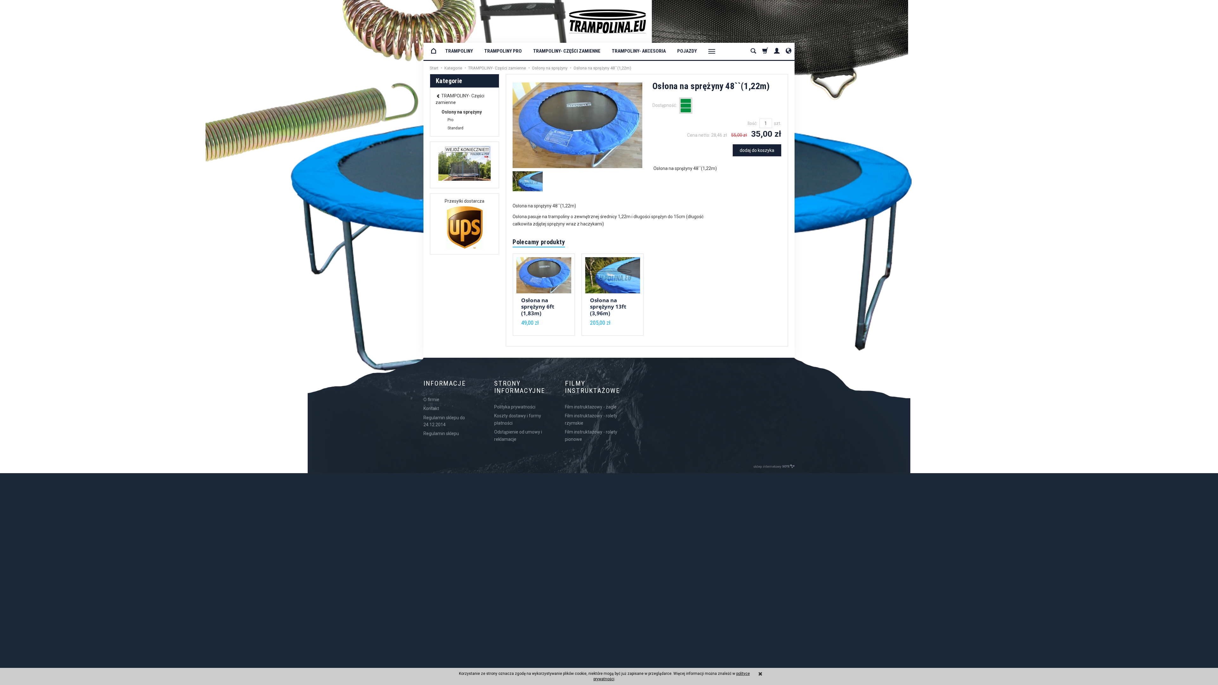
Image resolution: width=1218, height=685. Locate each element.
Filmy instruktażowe (592, 387)
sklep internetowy (767, 467)
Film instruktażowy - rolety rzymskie (591, 419)
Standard (455, 128)
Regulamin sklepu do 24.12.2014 (444, 421)
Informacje (444, 383)
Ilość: (752, 123)
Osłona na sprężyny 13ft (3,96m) (608, 307)
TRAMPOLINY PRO (503, 51)
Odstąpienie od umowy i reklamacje (518, 435)
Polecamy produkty (539, 242)
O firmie (431, 399)
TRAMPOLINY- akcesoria (639, 51)
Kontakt (431, 408)
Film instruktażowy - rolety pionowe (591, 435)
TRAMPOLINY (459, 51)
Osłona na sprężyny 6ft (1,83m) (537, 307)
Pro (451, 120)
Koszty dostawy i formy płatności (517, 419)
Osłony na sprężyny (462, 111)
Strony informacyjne (519, 387)
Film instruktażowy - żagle (591, 406)
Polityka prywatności (514, 406)
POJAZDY (687, 51)
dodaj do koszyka (757, 150)
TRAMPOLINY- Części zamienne (566, 51)
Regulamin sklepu (441, 433)
